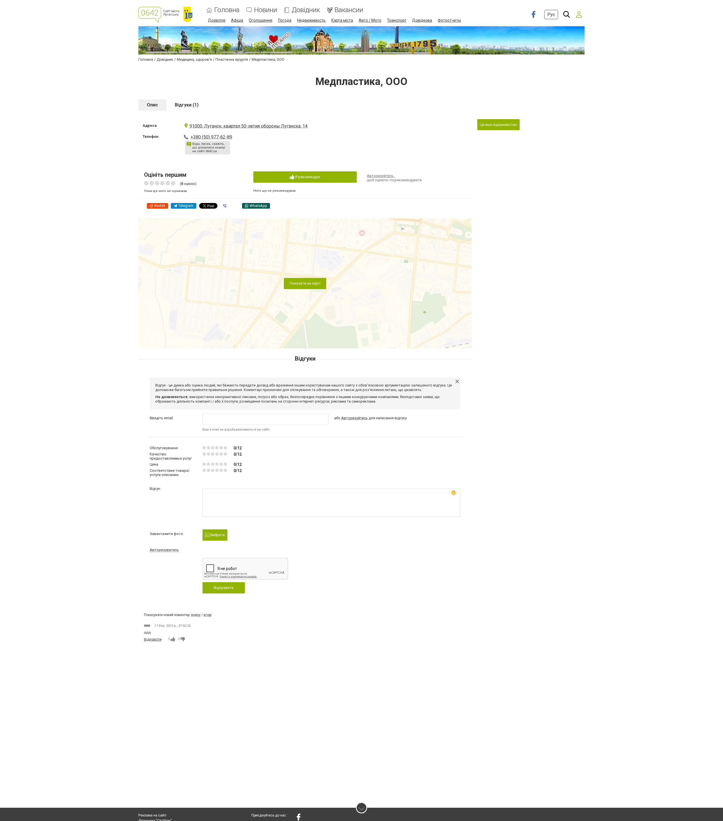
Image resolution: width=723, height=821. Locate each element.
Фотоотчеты (449, 20)
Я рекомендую (307, 177)
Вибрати (217, 535)
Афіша (237, 20)
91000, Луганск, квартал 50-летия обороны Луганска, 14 (249, 126)
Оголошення (260, 20)
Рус (551, 14)
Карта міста (342, 20)
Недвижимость (311, 20)
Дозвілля (216, 20)
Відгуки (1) (187, 105)
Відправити (224, 588)
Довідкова (422, 20)
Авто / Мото (370, 20)
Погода (284, 20)
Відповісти (153, 639)
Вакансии (349, 10)
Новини (265, 10)
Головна (226, 10)
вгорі (208, 615)
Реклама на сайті (152, 815)
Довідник (306, 10)
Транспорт (396, 20)
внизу (196, 615)
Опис (152, 105)
